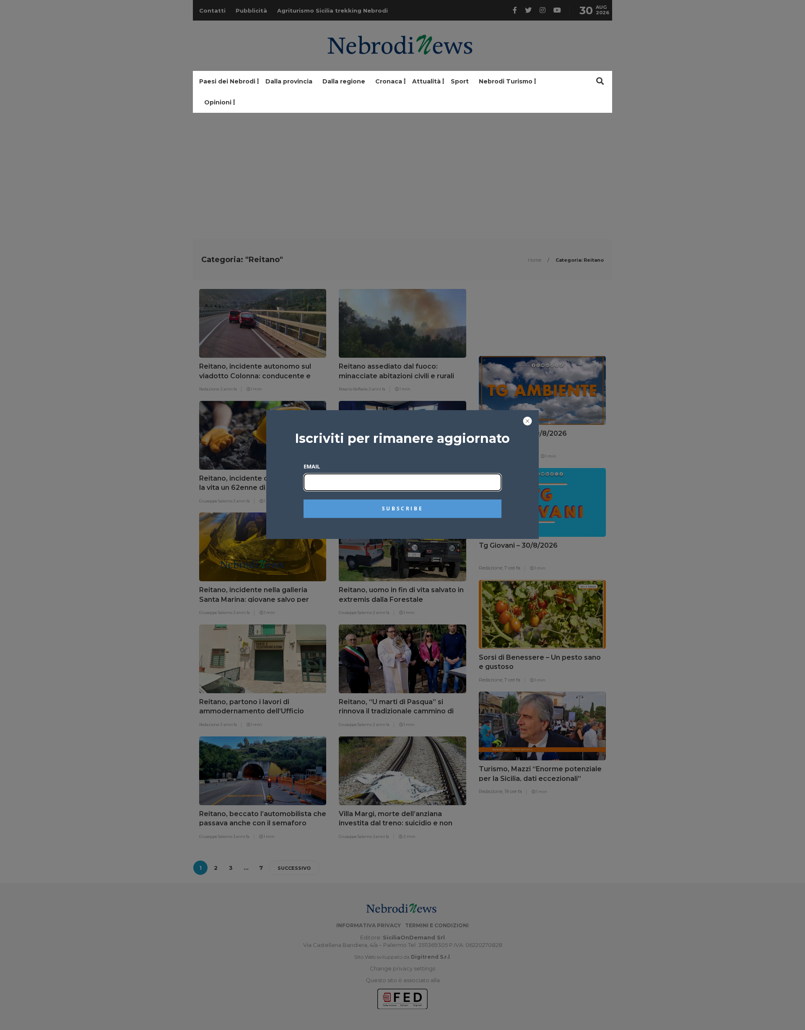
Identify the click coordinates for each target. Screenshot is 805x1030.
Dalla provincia (288, 81)
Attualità (426, 81)
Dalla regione (343, 81)
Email (312, 466)
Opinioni (217, 102)
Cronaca (388, 81)
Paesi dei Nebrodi (227, 81)
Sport (460, 81)
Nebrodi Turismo (505, 81)
